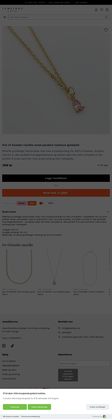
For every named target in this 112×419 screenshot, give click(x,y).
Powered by (97, 416)
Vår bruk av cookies (11, 416)
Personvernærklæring (30, 416)
